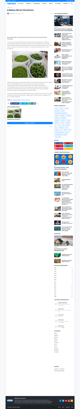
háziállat (68, 122)
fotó (56, 127)
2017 (63, 281)
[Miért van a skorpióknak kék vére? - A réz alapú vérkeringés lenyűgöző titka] (57, 69)
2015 (63, 285)
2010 (63, 294)
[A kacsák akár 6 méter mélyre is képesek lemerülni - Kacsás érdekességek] (57, 228)
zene (67, 127)
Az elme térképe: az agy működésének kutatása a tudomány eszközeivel (67, 75)
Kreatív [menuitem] (51, 3)
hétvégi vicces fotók (59, 132)
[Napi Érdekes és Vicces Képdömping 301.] (57, 255)
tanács (68, 120)
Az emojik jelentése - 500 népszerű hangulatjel (61, 168)
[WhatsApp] (29, 103)
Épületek (56, 338)
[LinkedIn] (32, 103)
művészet (57, 117)
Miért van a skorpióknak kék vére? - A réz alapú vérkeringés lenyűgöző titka (67, 69)
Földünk (56, 115)
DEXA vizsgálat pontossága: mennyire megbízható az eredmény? (67, 56)
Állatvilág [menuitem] (20, 3)
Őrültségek (56, 350)
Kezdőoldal (9, 0)
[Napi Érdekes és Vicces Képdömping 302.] (63, 240)
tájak (70, 129)
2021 (63, 277)
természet (57, 110)
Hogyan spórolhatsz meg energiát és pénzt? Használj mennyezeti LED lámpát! (67, 208)
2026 (63, 267)
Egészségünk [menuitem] (37, 3)
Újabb (9, 126)
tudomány (27, 99)
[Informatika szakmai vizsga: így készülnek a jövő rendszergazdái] (63, 20)
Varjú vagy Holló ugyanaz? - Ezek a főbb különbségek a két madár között (67, 174)
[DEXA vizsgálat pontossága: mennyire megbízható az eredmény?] (57, 56)
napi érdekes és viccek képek (61, 113)
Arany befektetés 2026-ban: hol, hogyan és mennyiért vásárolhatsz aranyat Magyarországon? (67, 100)
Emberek (56, 337)
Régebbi (50, 126)
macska (62, 122)
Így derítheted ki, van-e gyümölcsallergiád (67, 50)
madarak (57, 129)
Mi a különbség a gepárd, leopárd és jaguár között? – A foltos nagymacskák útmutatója (67, 187)
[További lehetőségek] (37, 103)
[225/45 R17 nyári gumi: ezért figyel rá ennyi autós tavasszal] (57, 81)
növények (23, 99)
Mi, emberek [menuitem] (58, 3)
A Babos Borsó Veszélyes (13, 119)
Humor (55, 344)
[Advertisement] (30, 26)
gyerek (68, 125)
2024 (63, 271)
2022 (63, 275)
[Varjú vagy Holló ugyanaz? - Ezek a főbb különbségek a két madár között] (57, 174)
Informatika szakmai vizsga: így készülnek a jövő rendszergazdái (63, 29)
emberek (66, 108)
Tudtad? (18, 407)
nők (59, 125)
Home (59, 407)
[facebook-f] (60, 401)
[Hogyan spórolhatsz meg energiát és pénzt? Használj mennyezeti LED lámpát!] (57, 208)
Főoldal (8, 7)
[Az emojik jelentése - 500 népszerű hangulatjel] (63, 159)
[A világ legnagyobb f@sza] (57, 180)
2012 (63, 290)
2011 (63, 292)
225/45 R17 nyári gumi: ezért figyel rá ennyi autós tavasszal (67, 81)
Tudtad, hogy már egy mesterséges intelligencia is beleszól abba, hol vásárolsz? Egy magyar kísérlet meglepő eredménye (67, 36)
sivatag (66, 132)
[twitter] (63, 401)
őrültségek (68, 115)
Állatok (55, 333)
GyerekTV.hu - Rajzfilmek (59, 369)
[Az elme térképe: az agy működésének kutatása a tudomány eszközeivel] (57, 75)
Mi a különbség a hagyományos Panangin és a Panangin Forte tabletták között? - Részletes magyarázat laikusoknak (67, 201)
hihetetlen (63, 117)
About (63, 407)
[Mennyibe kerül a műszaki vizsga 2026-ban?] (57, 194)
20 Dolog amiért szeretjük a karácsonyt (67, 222)
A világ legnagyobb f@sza (66, 180)
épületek (56, 122)
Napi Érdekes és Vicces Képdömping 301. (67, 255)
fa (61, 129)
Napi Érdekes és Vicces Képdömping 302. (60, 249)
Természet (56, 351)
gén (11, 7)
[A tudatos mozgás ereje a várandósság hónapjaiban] (57, 87)
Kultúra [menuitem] (44, 3)
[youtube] (70, 1)
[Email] (35, 103)
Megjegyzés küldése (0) (30, 123)
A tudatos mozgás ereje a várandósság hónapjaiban (67, 87)
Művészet (56, 348)
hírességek (61, 127)
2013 (63, 289)
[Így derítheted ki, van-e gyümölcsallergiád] (57, 50)
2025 (63, 269)
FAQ (72, 407)
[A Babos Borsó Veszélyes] (14, 113)
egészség (62, 115)
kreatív (61, 108)
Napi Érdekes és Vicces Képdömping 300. (67, 261)
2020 (63, 279)
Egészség (56, 335)
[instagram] (69, 401)
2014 (63, 287)
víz (55, 125)
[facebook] (67, 1)
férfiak (65, 129)
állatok (62, 110)
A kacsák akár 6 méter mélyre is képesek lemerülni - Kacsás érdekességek (67, 228)
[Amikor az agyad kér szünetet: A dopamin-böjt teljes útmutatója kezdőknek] (57, 44)
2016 (63, 283)
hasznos (63, 120)
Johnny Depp (57, 137)
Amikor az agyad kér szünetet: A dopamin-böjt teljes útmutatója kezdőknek (67, 44)
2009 (63, 296)
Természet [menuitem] (28, 3)
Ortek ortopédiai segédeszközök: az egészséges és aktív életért (66, 93)
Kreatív (55, 346)
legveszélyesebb (16, 99)
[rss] (72, 1)
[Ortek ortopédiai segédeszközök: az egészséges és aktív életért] (57, 93)
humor (56, 108)
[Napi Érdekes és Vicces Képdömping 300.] (57, 261)
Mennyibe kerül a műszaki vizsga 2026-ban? (67, 193)
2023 (63, 273)
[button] (69, 3)
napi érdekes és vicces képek (61, 134)
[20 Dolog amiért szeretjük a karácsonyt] (57, 223)
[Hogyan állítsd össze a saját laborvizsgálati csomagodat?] (57, 63)
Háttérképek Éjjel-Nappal (59, 370)
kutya (63, 125)
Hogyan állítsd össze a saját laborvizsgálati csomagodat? (67, 63)
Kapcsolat (14, 0)
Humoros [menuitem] (65, 3)
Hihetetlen (56, 342)
